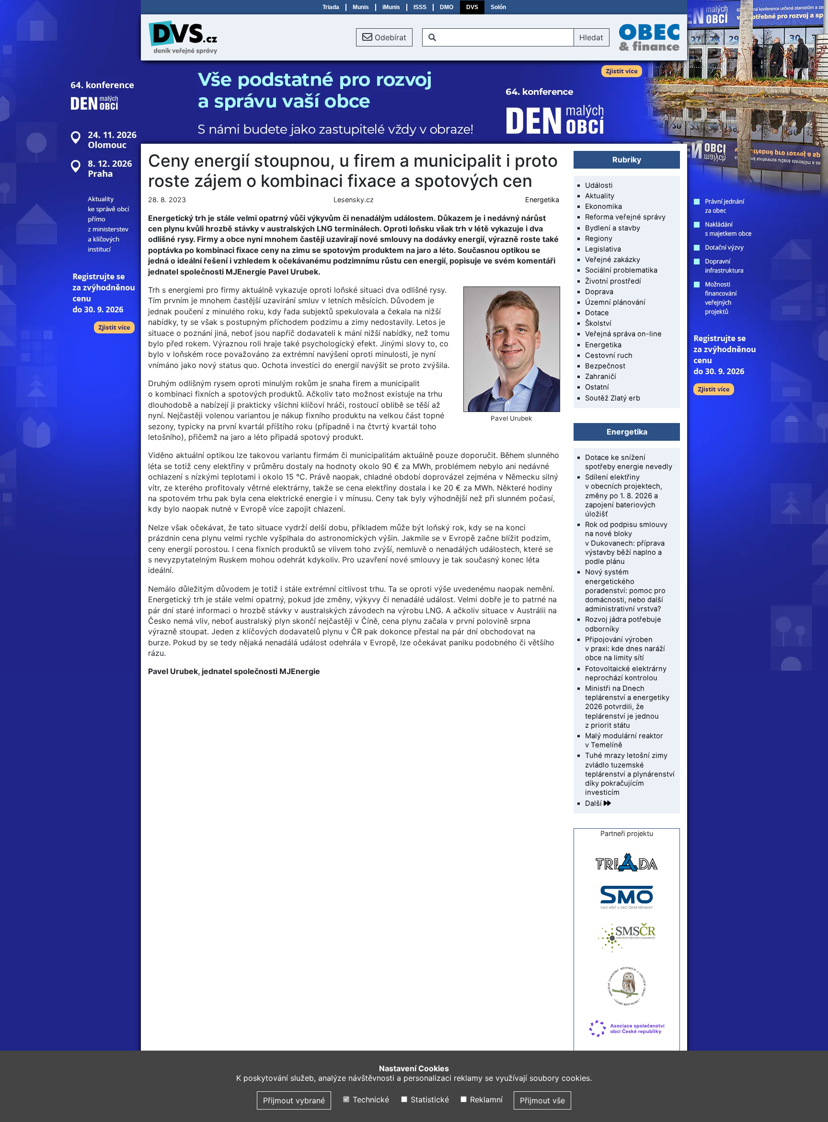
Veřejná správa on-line (623, 334)
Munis (361, 7)
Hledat (591, 37)
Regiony (598, 238)
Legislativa (603, 249)
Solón (498, 7)
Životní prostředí (613, 281)
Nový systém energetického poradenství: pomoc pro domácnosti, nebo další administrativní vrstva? (625, 590)
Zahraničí (600, 376)
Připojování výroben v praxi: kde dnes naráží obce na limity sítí (625, 648)
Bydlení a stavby (612, 228)
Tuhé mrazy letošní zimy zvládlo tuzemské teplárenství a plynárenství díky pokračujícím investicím (630, 774)
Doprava (599, 291)
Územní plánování (615, 302)
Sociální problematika (621, 270)
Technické (369, 1099)
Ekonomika (603, 206)
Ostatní (597, 387)
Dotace (597, 313)
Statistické (428, 1099)
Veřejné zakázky (612, 259)
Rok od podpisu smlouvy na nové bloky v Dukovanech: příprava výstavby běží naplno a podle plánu (626, 543)
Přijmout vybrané (294, 1100)
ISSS (420, 7)
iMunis (391, 7)
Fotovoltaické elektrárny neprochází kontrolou (626, 673)
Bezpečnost (605, 366)
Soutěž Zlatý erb (612, 398)
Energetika (542, 199)
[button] (384, 37)
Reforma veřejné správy (625, 217)
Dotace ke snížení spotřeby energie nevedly (628, 462)
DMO (446, 7)
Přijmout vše (542, 1100)
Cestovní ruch (608, 355)
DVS (472, 7)
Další (594, 803)
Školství (598, 323)
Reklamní (485, 1099)
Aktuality (599, 196)
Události (599, 185)
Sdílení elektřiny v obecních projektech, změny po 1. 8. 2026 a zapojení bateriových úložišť (623, 495)
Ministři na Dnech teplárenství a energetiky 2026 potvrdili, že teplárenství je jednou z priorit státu (627, 707)
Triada (330, 7)
